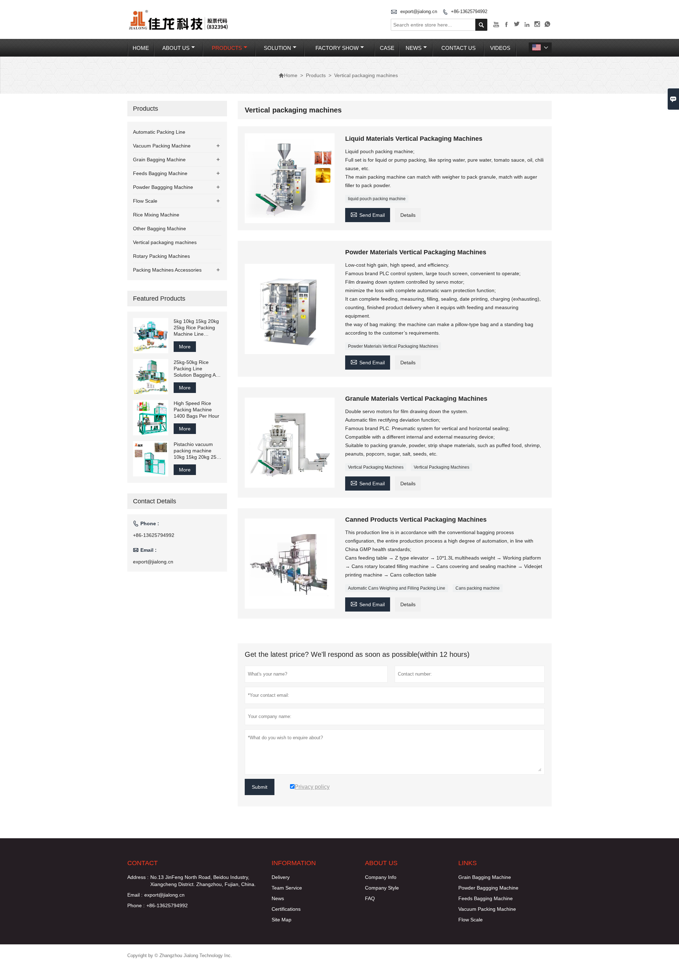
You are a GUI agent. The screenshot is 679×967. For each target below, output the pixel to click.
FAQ (370, 898)
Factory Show (337, 48)
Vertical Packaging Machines (376, 467)
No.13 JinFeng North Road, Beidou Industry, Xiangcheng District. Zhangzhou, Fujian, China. (203, 880)
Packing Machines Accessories (167, 270)
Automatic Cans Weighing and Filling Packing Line (396, 588)
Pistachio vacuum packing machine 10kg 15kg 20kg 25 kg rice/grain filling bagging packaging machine (195, 450)
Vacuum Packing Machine (162, 146)
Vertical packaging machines (165, 242)
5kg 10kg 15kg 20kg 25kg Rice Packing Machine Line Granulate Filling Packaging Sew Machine (196, 327)
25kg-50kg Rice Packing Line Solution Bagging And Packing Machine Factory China (197, 368)
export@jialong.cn (418, 11)
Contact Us (458, 48)
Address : (138, 877)
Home (141, 48)
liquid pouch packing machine (377, 198)
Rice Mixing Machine (156, 215)
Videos (500, 48)
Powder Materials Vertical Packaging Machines (393, 346)
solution (277, 48)
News (414, 48)
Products (227, 48)
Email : (135, 895)
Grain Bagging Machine (159, 159)
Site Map (281, 919)
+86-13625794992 (469, 11)
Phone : (136, 905)
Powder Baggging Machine (163, 187)
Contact (142, 863)
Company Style (382, 888)
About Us (176, 48)
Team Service (287, 888)
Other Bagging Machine (159, 228)
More (185, 346)
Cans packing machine (477, 588)
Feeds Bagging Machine (160, 173)
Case (387, 48)
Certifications (286, 909)
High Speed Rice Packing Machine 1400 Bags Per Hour (196, 409)
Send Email (367, 214)
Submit (259, 787)
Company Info (380, 877)
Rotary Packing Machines (161, 256)
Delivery (281, 877)
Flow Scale (145, 201)
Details (408, 215)
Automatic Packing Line (159, 132)
